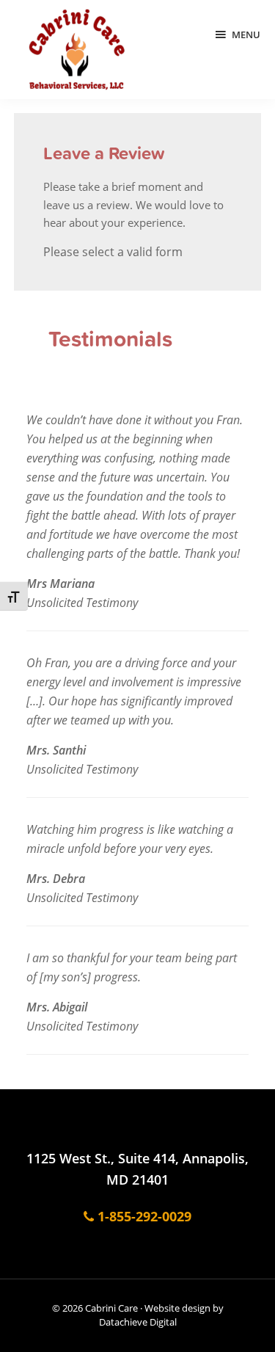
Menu (246, 34)
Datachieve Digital (138, 1322)
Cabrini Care (111, 1308)
